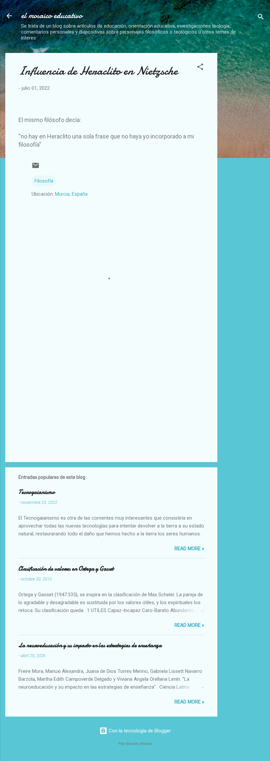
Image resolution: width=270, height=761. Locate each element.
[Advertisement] (246, 151)
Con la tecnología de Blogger (139, 731)
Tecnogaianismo (36, 492)
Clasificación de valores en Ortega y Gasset (66, 569)
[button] (200, 68)
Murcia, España (71, 194)
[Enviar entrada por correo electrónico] (36, 168)
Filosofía (44, 181)
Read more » (189, 549)
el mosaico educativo (51, 15)
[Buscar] (261, 18)
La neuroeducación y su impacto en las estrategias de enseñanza (90, 645)
